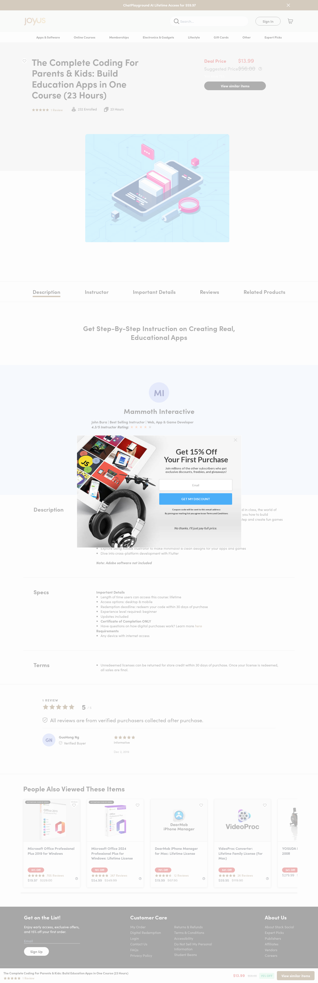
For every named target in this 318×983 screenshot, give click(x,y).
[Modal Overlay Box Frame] (159, 491)
